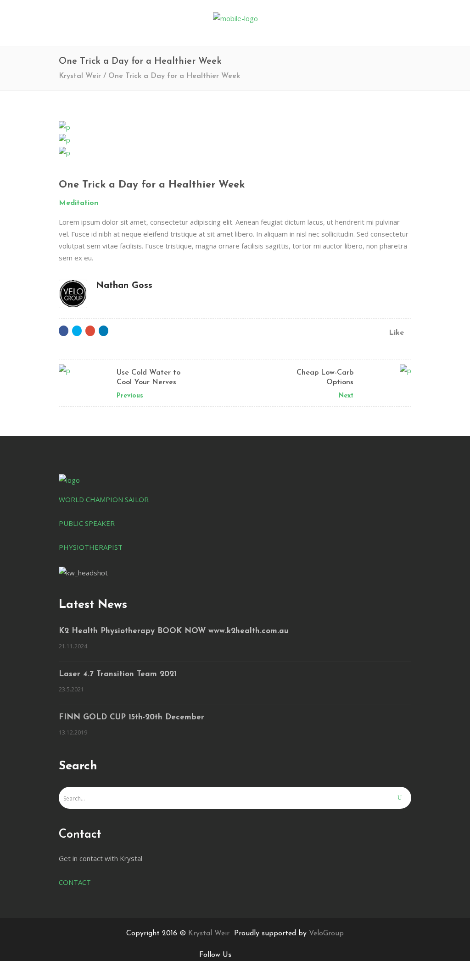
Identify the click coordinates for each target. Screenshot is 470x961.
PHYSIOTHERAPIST (91, 547)
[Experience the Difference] (235, 139)
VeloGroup (326, 933)
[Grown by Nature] (235, 152)
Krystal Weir (80, 76)
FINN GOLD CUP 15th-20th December (131, 717)
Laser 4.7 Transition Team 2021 (118, 674)
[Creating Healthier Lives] (235, 126)
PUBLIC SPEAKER (87, 523)
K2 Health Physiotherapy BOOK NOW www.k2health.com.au (174, 631)
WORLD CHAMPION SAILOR (104, 499)
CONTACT (75, 882)
